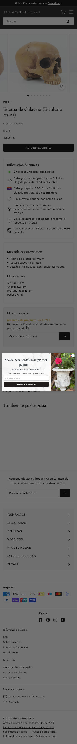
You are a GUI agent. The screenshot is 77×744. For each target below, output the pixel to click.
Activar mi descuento (26, 384)
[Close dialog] (72, 355)
